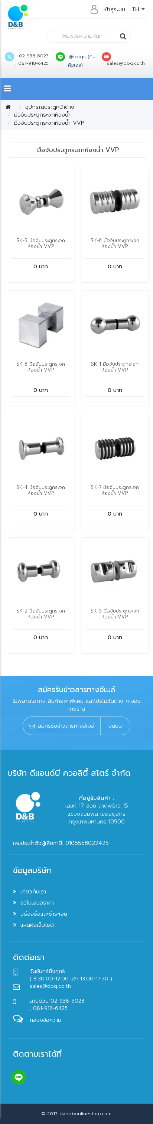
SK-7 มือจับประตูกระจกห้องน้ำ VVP (115, 490)
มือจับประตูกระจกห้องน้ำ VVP (49, 123)
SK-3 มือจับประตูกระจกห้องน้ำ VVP (40, 243)
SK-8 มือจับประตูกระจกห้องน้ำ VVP (40, 366)
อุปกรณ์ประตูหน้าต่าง (49, 107)
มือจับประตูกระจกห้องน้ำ (42, 115)
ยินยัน (115, 726)
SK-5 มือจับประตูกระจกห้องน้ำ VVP (115, 613)
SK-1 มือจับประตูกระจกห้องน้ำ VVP (115, 366)
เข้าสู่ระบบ (114, 9)
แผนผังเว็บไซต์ (37, 925)
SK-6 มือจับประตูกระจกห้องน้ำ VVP (115, 243)
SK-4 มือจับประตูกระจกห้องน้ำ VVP (40, 490)
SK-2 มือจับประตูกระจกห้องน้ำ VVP (40, 613)
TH (136, 9)
